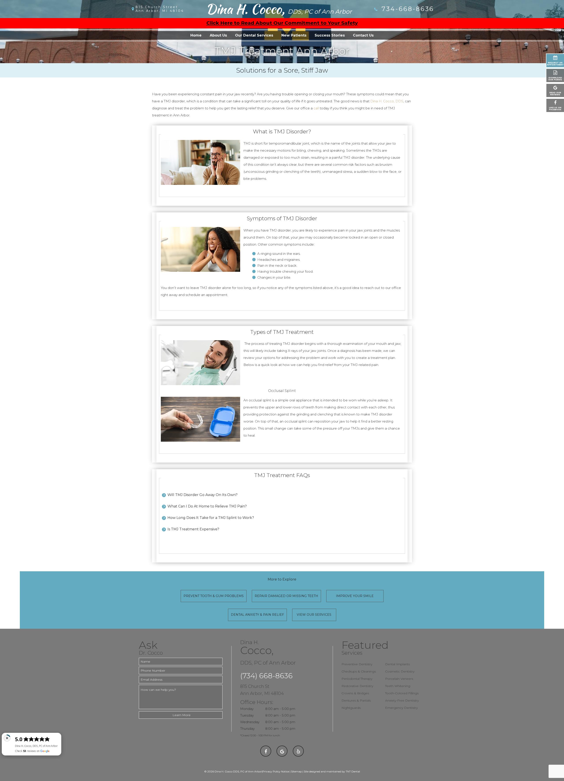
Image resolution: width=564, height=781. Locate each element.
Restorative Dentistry (357, 686)
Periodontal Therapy (356, 679)
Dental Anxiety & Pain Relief (257, 615)
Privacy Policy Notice (275, 771)
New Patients (293, 35)
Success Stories (330, 35)
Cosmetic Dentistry (399, 671)
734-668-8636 (406, 9)
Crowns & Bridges (355, 693)
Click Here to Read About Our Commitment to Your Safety (282, 23)
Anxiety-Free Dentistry (402, 700)
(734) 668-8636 (266, 675)
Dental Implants (397, 664)
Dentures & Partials (356, 700)
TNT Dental (353, 771)
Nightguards (351, 708)
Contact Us (363, 35)
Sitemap (296, 771)
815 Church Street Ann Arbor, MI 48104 (159, 9)
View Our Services (314, 615)
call (316, 108)
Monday (247, 708)
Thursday (247, 728)
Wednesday (250, 722)
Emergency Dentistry (401, 708)
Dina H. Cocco (279, 9)
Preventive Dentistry (356, 664)
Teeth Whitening (397, 686)
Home (196, 35)
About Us (218, 35)
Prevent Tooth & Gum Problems (214, 596)
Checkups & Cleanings (358, 671)
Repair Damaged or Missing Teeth (286, 596)
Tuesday (247, 715)
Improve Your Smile (355, 596)
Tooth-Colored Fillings (402, 693)
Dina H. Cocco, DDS (386, 101)
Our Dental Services (254, 35)
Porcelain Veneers (399, 679)
